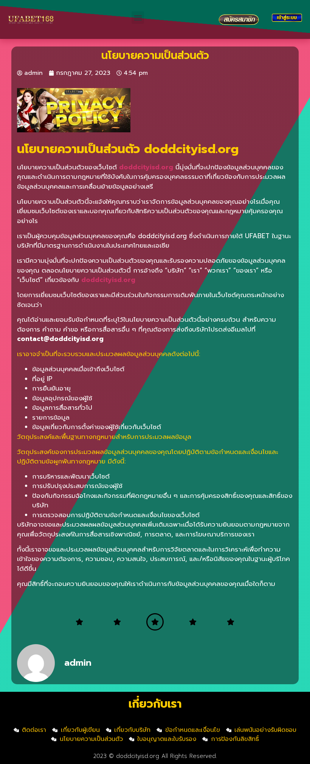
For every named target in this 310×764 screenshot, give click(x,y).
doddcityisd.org (108, 280)
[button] (138, 17)
